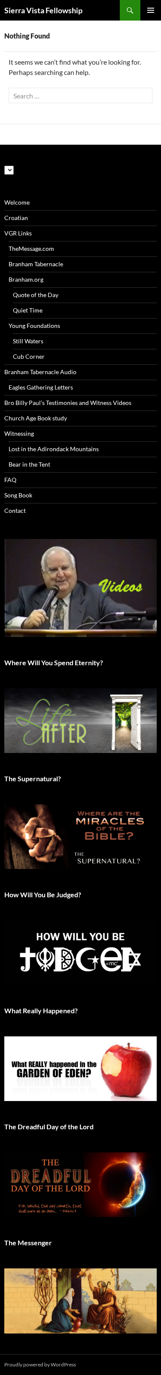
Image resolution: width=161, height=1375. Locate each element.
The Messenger (28, 1242)
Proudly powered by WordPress (40, 1364)
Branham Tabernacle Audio (40, 371)
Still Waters (28, 341)
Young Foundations (34, 325)
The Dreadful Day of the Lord (49, 1126)
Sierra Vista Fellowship (43, 10)
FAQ (10, 479)
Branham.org (26, 279)
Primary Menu (150, 10)
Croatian (16, 217)
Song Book (18, 495)
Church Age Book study (35, 418)
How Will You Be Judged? (42, 894)
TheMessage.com (31, 248)
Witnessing (19, 433)
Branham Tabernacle (36, 264)
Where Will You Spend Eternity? (53, 662)
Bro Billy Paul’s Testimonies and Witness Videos (67, 402)
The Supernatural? (32, 778)
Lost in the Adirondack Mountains (54, 448)
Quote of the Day (35, 294)
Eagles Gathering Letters (41, 387)
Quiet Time (28, 310)
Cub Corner (29, 356)
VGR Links (18, 233)
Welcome (17, 202)
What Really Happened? (41, 1010)
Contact (15, 510)
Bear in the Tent (29, 464)
